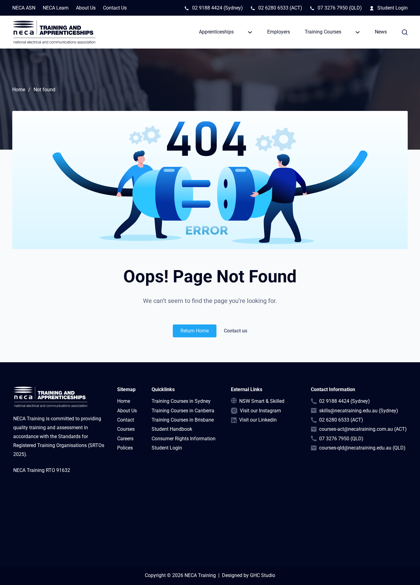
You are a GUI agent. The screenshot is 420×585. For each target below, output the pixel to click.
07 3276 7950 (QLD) (340, 8)
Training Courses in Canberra (183, 411)
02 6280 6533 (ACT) (280, 8)
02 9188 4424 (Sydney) (217, 8)
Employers (278, 32)
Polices (125, 448)
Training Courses (323, 32)
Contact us (235, 331)
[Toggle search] (405, 32)
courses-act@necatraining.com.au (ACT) (363, 429)
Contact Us (115, 8)
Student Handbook (172, 429)
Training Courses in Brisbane (183, 420)
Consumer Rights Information (184, 439)
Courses (126, 429)
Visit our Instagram (260, 411)
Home (18, 89)
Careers (125, 439)
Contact (125, 420)
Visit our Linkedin (258, 420)
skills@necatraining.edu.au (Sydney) (358, 411)
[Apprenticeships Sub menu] (250, 32)
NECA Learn (56, 8)
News (381, 32)
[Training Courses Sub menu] (357, 32)
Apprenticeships (216, 32)
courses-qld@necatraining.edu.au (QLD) (362, 448)
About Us (86, 8)
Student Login (392, 8)
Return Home (194, 331)
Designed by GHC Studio (248, 575)
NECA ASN (23, 8)
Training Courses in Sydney (181, 401)
